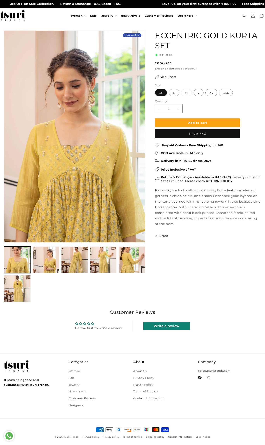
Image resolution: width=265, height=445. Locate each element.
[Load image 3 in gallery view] (74, 259)
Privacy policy (111, 436)
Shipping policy (155, 436)
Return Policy (143, 384)
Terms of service (132, 436)
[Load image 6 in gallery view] (17, 288)
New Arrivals (78, 391)
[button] (78, 16)
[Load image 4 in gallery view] (103, 259)
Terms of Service (145, 391)
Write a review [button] (166, 326)
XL (211, 92)
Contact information (180, 436)
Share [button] (163, 236)
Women (74, 371)
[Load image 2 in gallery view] (46, 259)
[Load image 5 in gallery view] (132, 259)
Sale (72, 378)
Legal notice (203, 436)
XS (161, 92)
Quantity (161, 101)
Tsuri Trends (71, 436)
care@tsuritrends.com (214, 370)
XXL (226, 92)
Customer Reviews (82, 398)
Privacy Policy (143, 378)
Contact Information (148, 398)
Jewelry (74, 384)
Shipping (160, 68)
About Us (140, 371)
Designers (76, 405)
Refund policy (91, 436)
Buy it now (197, 134)
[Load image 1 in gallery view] (17, 259)
